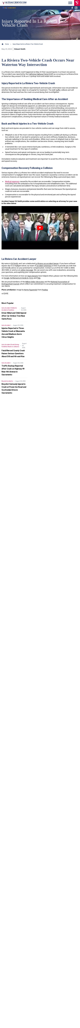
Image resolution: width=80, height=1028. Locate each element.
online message (27, 270)
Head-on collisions (13, 346)
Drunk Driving (15, 344)
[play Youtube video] (40, 227)
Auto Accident (6, 308)
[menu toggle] (70, 3)
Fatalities (11, 310)
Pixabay (45, 290)
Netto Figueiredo (30, 290)
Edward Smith (19, 49)
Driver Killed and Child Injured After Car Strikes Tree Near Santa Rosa (14, 316)
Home (7, 44)
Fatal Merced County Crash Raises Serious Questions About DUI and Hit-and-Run (13, 353)
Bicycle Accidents (7, 381)
